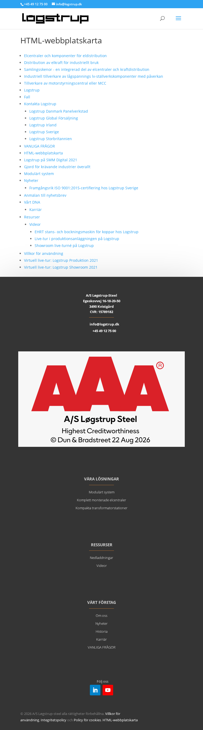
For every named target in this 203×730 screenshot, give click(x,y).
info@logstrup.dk (104, 324)
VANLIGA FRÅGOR (39, 146)
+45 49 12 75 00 (104, 330)
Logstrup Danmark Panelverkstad (58, 111)
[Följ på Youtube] (108, 690)
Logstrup (32, 90)
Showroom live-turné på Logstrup (64, 245)
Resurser (32, 216)
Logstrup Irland (43, 124)
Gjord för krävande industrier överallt (57, 166)
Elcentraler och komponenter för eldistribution (65, 55)
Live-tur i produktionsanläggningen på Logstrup (77, 238)
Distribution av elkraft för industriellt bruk (61, 62)
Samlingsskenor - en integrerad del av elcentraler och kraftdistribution (86, 69)
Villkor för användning (43, 253)
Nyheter (31, 180)
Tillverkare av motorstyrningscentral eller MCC (65, 83)
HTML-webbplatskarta (43, 152)
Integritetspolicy (53, 720)
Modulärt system (39, 173)
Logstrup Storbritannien (50, 138)
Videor (35, 224)
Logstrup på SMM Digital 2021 (50, 159)
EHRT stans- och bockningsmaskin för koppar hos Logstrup (87, 231)
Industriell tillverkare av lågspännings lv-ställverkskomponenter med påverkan (93, 76)
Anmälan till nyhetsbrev (45, 195)
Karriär (35, 209)
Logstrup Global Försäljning (53, 118)
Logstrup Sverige (44, 131)
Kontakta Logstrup (40, 103)
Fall (27, 96)
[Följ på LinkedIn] (95, 690)
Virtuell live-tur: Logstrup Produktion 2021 (61, 260)
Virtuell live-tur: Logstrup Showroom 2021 (61, 267)
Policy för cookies (87, 720)
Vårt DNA (32, 202)
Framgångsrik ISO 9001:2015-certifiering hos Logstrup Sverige (83, 187)
